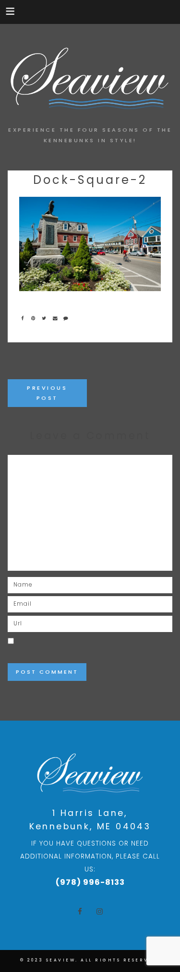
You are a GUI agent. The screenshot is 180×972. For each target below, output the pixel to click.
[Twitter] (46, 318)
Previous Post (47, 393)
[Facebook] (24, 318)
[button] (10, 11)
